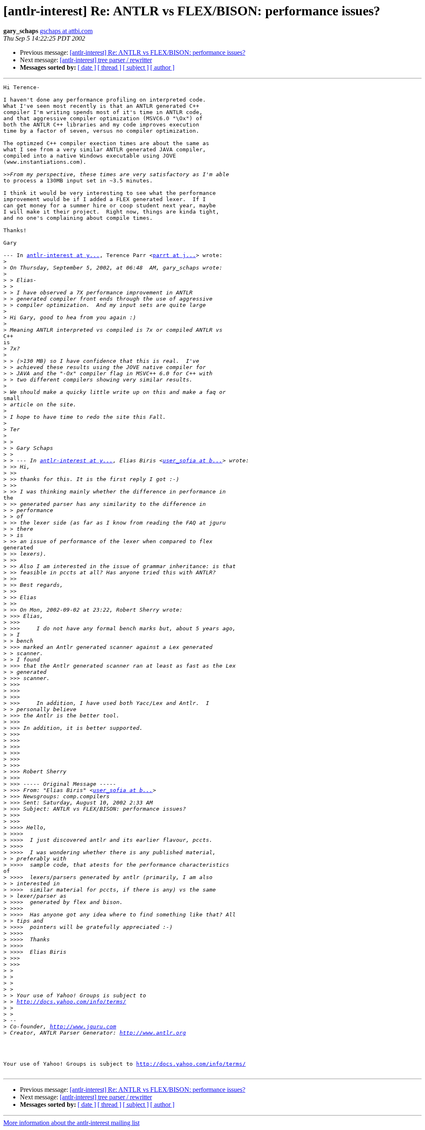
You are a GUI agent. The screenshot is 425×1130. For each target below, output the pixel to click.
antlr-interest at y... (63, 255)
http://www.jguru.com (83, 1026)
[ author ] (162, 67)
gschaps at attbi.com (66, 30)
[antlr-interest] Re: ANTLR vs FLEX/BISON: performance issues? (157, 52)
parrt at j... (174, 255)
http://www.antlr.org (153, 1033)
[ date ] (87, 67)
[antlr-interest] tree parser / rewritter (106, 59)
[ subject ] (136, 67)
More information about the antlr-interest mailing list (71, 1122)
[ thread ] (109, 67)
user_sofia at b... (192, 460)
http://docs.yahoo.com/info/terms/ (71, 1002)
